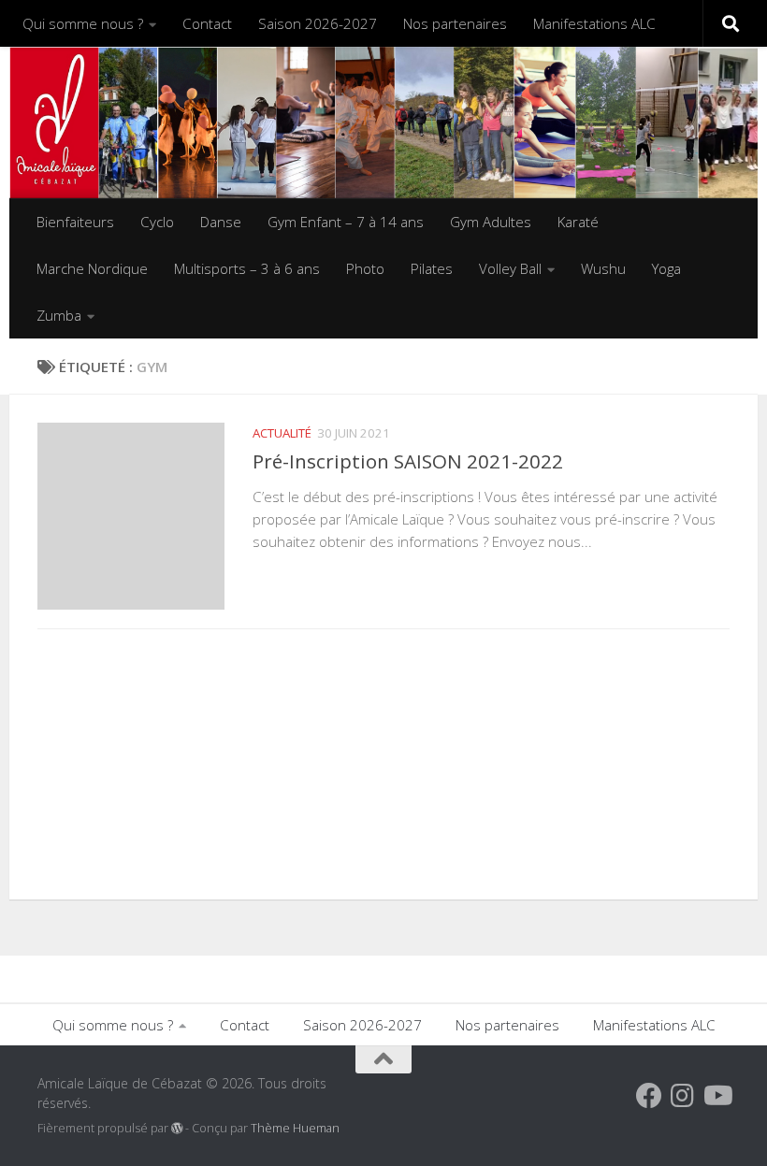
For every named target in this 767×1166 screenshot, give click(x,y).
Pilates (432, 268)
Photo (365, 268)
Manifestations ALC (594, 23)
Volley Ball (510, 268)
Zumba (58, 315)
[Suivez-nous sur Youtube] (716, 1096)
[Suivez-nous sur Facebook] (649, 1096)
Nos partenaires (455, 23)
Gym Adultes (490, 221)
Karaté (578, 221)
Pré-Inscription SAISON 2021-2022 (408, 461)
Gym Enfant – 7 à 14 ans (346, 221)
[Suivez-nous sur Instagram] (683, 1096)
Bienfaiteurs (75, 221)
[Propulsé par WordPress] (176, 1128)
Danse (220, 221)
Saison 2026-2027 (317, 23)
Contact (207, 23)
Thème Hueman (295, 1128)
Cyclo (157, 221)
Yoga (666, 268)
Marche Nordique (92, 268)
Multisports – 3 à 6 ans (247, 268)
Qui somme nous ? (82, 23)
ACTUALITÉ (282, 433)
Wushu (603, 268)
